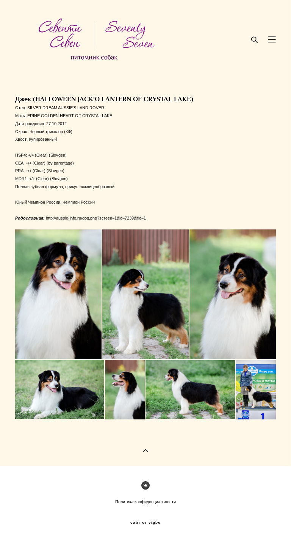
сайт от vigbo (145, 522)
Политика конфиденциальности (145, 501)
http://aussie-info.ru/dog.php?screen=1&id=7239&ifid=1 (96, 218)
